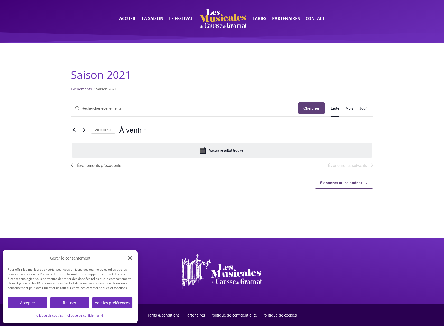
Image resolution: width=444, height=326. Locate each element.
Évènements (81, 89)
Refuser (69, 302)
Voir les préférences (112, 302)
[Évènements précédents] (74, 130)
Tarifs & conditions (163, 315)
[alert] (222, 150)
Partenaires (286, 18)
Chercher (311, 108)
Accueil (127, 18)
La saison (152, 18)
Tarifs (259, 18)
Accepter (27, 302)
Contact (315, 18)
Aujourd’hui (103, 129)
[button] (130, 258)
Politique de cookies (49, 315)
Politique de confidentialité (84, 315)
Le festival (181, 18)
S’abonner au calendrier (341, 182)
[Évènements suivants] (84, 130)
